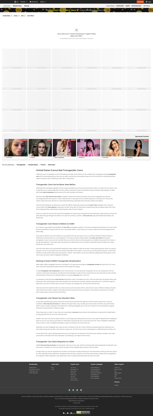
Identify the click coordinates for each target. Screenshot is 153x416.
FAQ (115, 371)
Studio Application (33, 373)
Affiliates (116, 385)
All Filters (146, 6)
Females (23, 2)
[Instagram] (74, 390)
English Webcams (95, 367)
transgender (21, 165)
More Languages (95, 378)
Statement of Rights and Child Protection (53, 396)
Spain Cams (73, 374)
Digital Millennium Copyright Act (76, 400)
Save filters (30, 16)
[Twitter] (77, 390)
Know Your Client (94, 398)
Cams (51, 165)
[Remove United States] (11, 16)
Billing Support (117, 373)
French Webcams (95, 376)
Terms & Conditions (26, 396)
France (43, 165)
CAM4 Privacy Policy (37, 396)
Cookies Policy (117, 378)
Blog (52, 367)
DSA (115, 376)
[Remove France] (19, 16)
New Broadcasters (136, 6)
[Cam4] (6, 1)
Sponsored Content (142, 136)
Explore (42, 2)
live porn (46, 240)
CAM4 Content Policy (126, 396)
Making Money (32, 367)
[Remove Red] (25, 16)
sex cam (98, 271)
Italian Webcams (95, 374)
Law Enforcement (82, 396)
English (128, 6)
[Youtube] (81, 390)
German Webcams (95, 369)
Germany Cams (74, 369)
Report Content (118, 369)
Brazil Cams (73, 371)
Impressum (117, 396)
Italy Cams (73, 373)
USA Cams (73, 367)
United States (120, 6)
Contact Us (117, 367)
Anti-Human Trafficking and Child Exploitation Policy (100, 396)
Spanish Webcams (95, 371)
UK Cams (73, 376)
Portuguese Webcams (96, 373)
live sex (55, 238)
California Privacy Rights (71, 396)
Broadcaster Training (34, 369)
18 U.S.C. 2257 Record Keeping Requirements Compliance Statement (72, 398)
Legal (115, 374)
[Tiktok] (70, 390)
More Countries (74, 380)
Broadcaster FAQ (33, 371)
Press (52, 369)
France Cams (74, 378)
